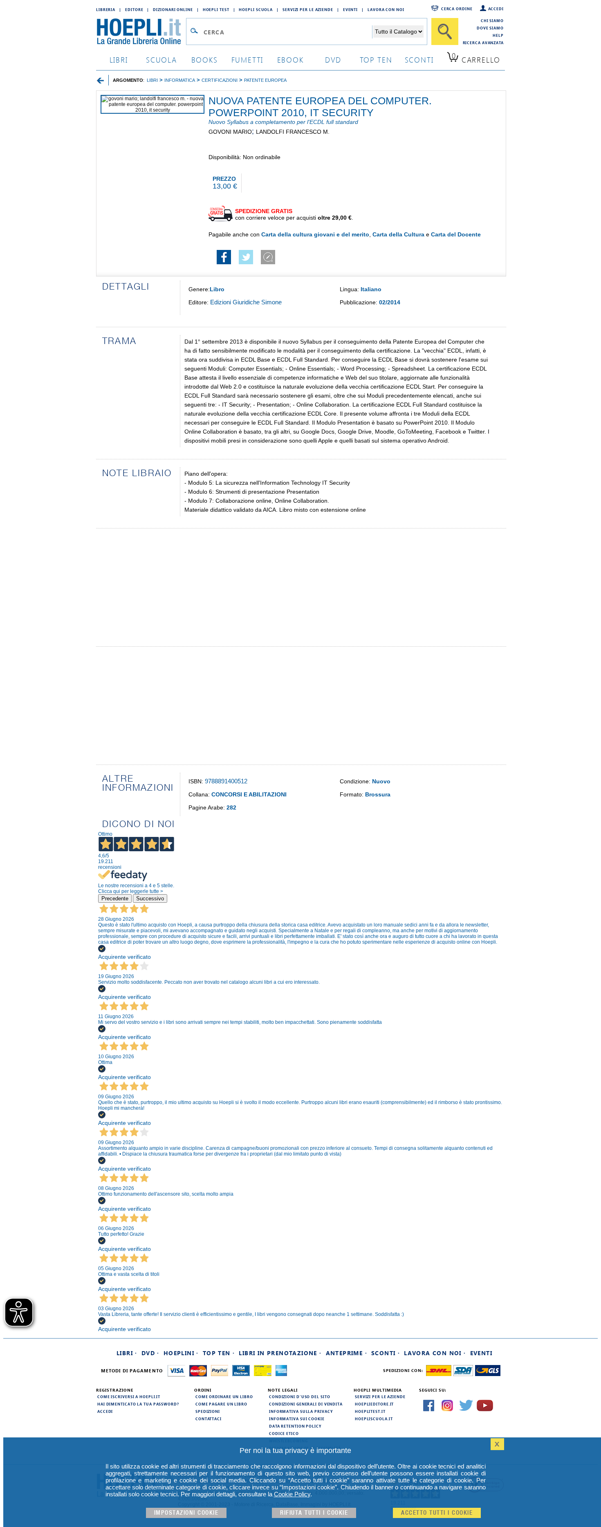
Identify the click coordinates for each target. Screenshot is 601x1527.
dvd (333, 59)
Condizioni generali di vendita (306, 1403)
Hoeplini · (181, 1353)
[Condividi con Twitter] (246, 262)
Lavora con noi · (435, 1353)
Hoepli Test (216, 9)
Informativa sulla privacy (301, 1411)
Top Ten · (219, 1353)
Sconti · (385, 1353)
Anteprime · (346, 1353)
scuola (161, 59)
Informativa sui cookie (297, 1418)
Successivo (150, 898)
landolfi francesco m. (293, 131)
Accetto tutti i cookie (437, 1513)
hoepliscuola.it (374, 1418)
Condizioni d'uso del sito (299, 1396)
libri (119, 59)
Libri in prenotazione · (280, 1353)
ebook (290, 59)
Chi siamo (492, 20)
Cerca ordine (457, 8)
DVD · (150, 1353)
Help (498, 35)
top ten (376, 59)
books (204, 59)
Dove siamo (490, 27)
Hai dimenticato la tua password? (138, 1403)
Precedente (114, 898)
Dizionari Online (173, 9)
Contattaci (208, 1418)
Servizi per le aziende (308, 9)
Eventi (350, 9)
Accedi (496, 8)
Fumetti (247, 59)
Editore (134, 9)
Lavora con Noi (386, 9)
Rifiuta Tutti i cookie (314, 1513)
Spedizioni (207, 1411)
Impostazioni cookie (186, 1513)
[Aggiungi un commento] (268, 262)
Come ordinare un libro (224, 1396)
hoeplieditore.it (374, 1403)
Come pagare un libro (221, 1403)
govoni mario (230, 131)
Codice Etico (284, 1433)
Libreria (105, 9)
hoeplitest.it (370, 1411)
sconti (419, 59)
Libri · (127, 1353)
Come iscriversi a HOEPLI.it (128, 1396)
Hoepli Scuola (256, 9)
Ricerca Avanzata (483, 42)
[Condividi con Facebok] (224, 262)
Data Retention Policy (295, 1426)
